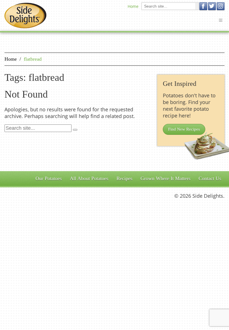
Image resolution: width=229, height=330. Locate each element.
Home (133, 6)
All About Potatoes (89, 178)
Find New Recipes (184, 129)
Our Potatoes (48, 178)
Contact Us (210, 178)
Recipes (124, 178)
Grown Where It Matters (165, 178)
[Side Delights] (25, 15)
